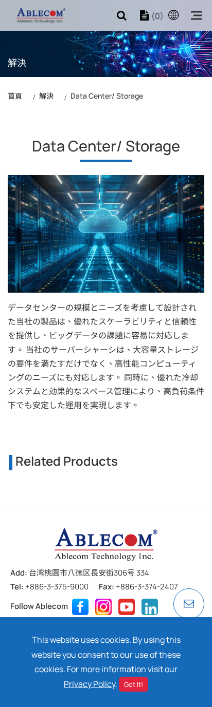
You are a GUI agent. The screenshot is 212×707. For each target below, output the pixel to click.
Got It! (133, 684)
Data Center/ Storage (106, 96)
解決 (46, 96)
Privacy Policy (89, 684)
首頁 (15, 96)
